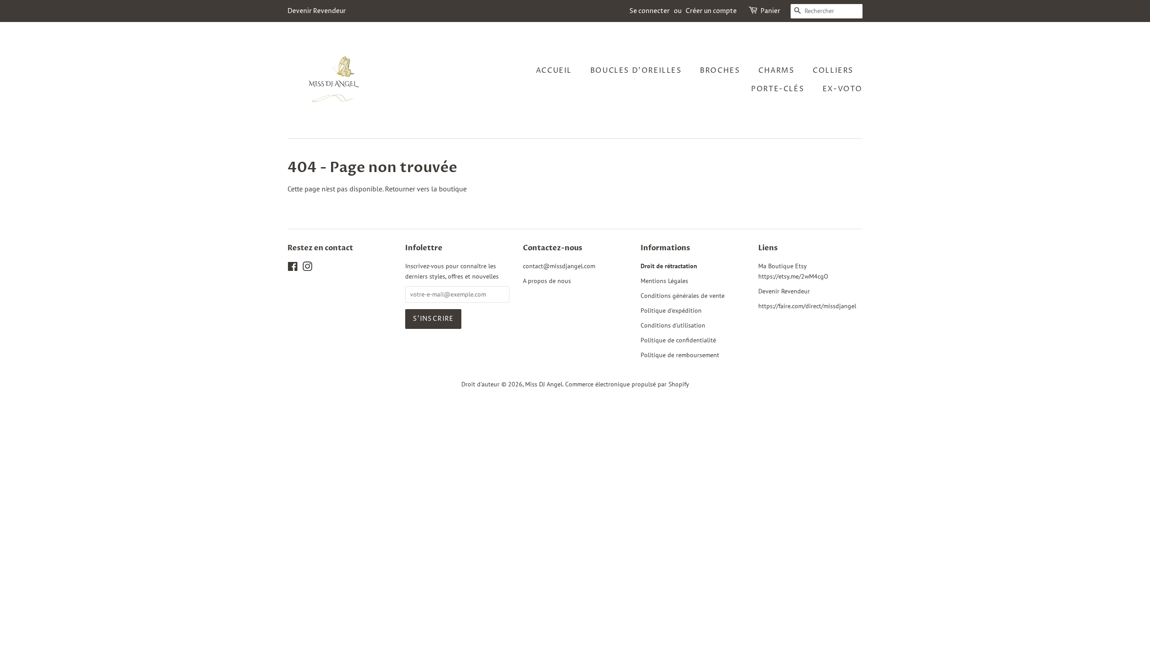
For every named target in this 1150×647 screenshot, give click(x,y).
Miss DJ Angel (543, 384)
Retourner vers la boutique (426, 188)
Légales (678, 281)
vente (717, 296)
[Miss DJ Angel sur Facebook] (293, 268)
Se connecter (649, 11)
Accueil (554, 70)
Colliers (833, 70)
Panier (770, 11)
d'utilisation (688, 325)
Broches (720, 70)
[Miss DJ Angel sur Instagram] (307, 268)
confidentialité (696, 340)
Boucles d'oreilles (636, 70)
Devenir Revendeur (317, 11)
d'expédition (685, 310)
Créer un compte (711, 11)
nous (564, 281)
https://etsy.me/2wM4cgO (793, 276)
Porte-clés (777, 89)
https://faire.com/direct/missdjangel (807, 306)
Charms (776, 70)
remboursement (697, 355)
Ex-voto (842, 89)
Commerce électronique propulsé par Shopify (627, 384)
